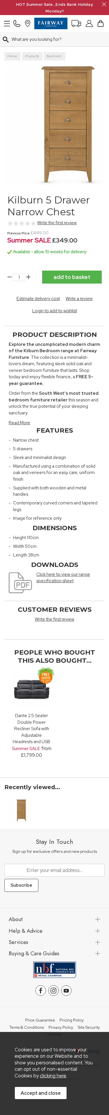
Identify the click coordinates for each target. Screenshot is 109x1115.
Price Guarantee (40, 1020)
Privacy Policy (61, 1027)
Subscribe (21, 885)
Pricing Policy (72, 1020)
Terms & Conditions (26, 1027)
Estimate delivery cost (38, 299)
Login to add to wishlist (54, 311)
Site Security (89, 1027)
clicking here (53, 1075)
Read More (19, 423)
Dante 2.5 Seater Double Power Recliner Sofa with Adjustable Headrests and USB (31, 729)
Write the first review (57, 223)
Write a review (79, 299)
